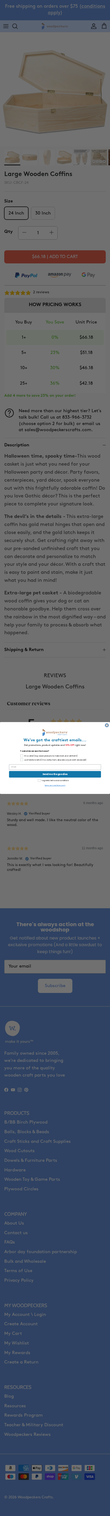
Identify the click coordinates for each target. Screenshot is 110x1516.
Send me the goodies (55, 774)
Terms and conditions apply (55, 786)
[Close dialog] (107, 725)
